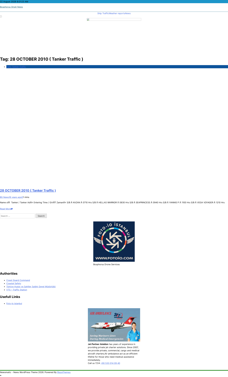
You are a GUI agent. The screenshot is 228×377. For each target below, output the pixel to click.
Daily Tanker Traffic (16, 66)
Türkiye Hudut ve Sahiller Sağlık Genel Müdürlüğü (31, 286)
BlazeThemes (63, 372)
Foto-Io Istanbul (14, 303)
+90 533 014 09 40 (110, 363)
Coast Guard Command (18, 280)
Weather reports (117, 13)
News (128, 13)
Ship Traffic (103, 13)
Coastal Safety (13, 283)
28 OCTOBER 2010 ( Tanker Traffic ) (28, 190)
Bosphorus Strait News (11, 7)
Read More (5, 208)
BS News (4, 197)
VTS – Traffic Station (16, 289)
